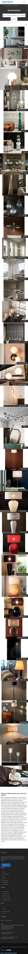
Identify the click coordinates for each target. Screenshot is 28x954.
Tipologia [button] (23, 15)
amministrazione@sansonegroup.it (17, 925)
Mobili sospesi (5, 880)
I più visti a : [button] (14, 19)
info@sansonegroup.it (5, 925)
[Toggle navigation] (24, 2)
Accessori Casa (9, 5)
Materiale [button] (14, 15)
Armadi (3, 913)
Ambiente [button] (9, 15)
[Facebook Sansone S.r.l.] (1, 948)
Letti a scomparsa (5, 911)
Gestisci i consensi (12, 953)
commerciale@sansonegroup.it (7, 926)
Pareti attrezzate (5, 874)
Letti (3, 907)
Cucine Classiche (5, 893)
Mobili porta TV (5, 882)
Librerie (3, 871)
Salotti (3, 878)
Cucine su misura (5, 895)
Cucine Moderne (5, 891)
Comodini (4, 909)
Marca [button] (4, 15)
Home (4, 5)
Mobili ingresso (5, 884)
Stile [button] (19, 15)
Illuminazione (15, 5)
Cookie (6, 953)
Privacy (1, 953)
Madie (3, 876)
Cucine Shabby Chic (6, 900)
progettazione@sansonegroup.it (7, 927)
